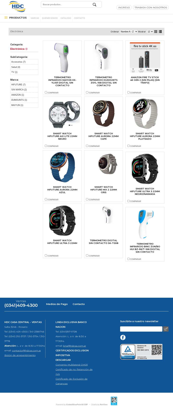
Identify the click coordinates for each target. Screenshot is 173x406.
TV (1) (14, 72)
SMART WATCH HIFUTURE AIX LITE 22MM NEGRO (62, 136)
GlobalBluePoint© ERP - (73, 404)
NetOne (99, 404)
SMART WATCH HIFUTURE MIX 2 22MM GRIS (103, 190)
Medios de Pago (57, 304)
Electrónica (16, 31)
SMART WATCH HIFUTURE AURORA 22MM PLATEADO (145, 136)
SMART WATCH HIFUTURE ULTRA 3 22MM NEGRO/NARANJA (145, 191)
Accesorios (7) (18, 62)
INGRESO (124, 7)
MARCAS (35, 18)
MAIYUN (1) (17, 105)
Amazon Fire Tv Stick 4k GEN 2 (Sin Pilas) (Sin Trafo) (145, 80)
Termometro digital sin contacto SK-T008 (103, 241)
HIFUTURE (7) (18, 84)
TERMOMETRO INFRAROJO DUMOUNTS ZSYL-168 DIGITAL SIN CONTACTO (104, 81)
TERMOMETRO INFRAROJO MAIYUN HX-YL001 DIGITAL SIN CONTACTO (62, 81)
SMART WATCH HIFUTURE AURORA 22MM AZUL (62, 190)
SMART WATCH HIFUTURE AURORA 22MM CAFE (104, 136)
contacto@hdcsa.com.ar (26, 350)
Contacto (79, 304)
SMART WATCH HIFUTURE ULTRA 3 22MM (62, 241)
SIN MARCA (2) (19, 89)
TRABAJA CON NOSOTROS (151, 7)
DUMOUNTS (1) (19, 100)
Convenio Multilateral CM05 (72, 364)
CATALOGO (65, 18)
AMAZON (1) (17, 95)
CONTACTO (79, 18)
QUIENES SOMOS (50, 18)
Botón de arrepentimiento (20, 355)
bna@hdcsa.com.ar (74, 345)
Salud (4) (15, 67)
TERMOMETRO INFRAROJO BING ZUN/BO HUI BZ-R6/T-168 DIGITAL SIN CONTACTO (145, 247)
